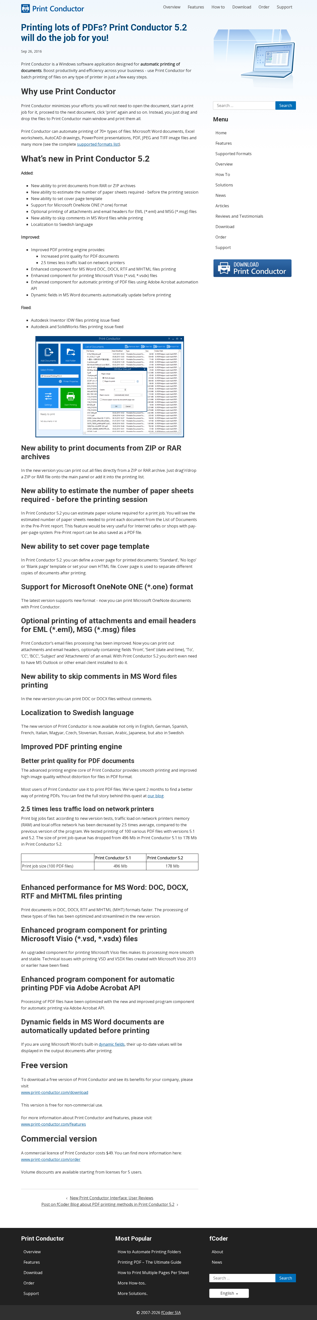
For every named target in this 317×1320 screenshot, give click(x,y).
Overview (171, 7)
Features (196, 7)
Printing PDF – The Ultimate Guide (149, 1262)
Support (284, 7)
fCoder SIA (171, 1312)
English (228, 1293)
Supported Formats (233, 153)
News (220, 195)
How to (218, 7)
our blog (156, 796)
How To (222, 174)
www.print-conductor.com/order (50, 1159)
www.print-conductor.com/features (53, 1124)
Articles (222, 205)
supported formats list (98, 144)
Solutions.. (138, 1293)
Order (264, 7)
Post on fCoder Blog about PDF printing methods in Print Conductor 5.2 (107, 1204)
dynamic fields (112, 1044)
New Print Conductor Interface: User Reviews (111, 1198)
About (217, 1251)
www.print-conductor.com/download (54, 1092)
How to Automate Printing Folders (149, 1251)
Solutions (224, 185)
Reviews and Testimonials (239, 216)
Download (241, 7)
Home (221, 133)
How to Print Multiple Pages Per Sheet (153, 1272)
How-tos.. (137, 1283)
